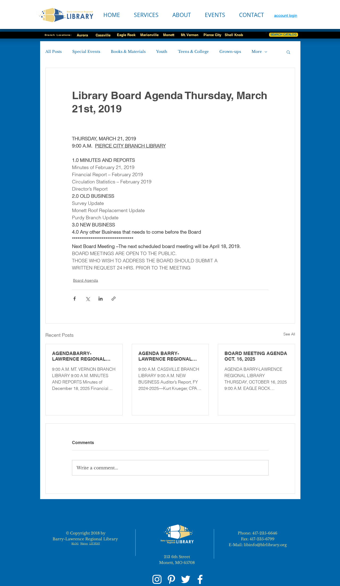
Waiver (84, 543)
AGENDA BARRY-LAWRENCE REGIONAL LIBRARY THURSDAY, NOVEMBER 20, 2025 (165, 356)
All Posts (53, 51)
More (257, 51)
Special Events (86, 51)
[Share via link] (113, 298)
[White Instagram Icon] (157, 579)
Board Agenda (85, 280)
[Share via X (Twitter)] (87, 298)
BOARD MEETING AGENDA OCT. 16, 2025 (255, 356)
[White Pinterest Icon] (171, 579)
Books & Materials (128, 51)
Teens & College (193, 51)
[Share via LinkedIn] (100, 298)
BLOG (75, 543)
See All (289, 334)
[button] (288, 52)
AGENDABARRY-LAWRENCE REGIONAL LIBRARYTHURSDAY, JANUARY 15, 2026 (79, 356)
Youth (161, 51)
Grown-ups (230, 51)
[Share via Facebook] (74, 298)
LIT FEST (94, 543)
